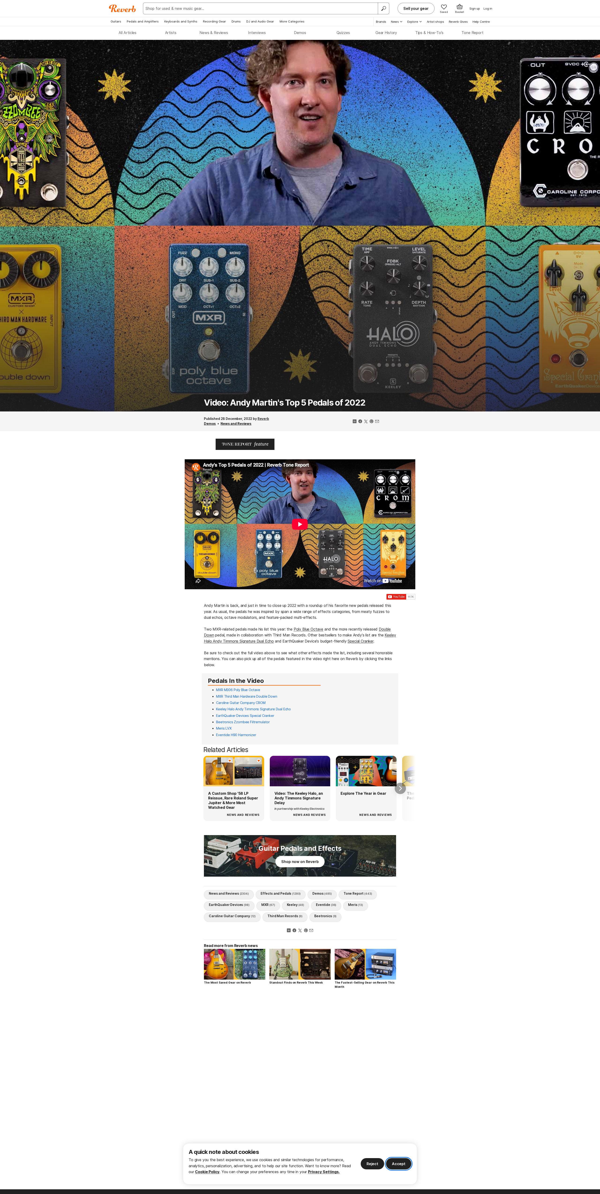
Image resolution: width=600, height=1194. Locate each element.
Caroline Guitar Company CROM (241, 703)
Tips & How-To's (429, 32)
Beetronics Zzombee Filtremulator (243, 722)
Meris (355, 905)
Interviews (257, 32)
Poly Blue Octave (308, 629)
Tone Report (472, 32)
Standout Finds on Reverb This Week (296, 982)
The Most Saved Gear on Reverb (227, 982)
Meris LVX (224, 728)
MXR (268, 905)
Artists (170, 32)
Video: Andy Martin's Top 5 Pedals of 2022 (284, 402)
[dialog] (300, 1164)
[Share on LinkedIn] (354, 421)
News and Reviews (236, 424)
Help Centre (481, 21)
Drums (236, 21)
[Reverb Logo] (122, 8)
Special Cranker (360, 641)
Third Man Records (285, 916)
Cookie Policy (207, 1171)
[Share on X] (366, 421)
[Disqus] (300, 1059)
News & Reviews (213, 32)
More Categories (292, 21)
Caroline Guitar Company (232, 916)
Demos (300, 32)
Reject (372, 1163)
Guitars (116, 21)
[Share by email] (377, 421)
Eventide (326, 905)
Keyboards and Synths (180, 21)
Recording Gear (214, 21)
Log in (488, 8)
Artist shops (435, 21)
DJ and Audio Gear (260, 21)
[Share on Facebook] (360, 421)
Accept (398, 1163)
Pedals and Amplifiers (143, 21)
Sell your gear (416, 8)
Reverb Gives (458, 21)
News (395, 21)
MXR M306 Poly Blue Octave (238, 690)
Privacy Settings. (324, 1171)
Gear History (386, 32)
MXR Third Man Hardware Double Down (246, 696)
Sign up (474, 8)
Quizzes (343, 32)
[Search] (383, 8)
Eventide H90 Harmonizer (236, 735)
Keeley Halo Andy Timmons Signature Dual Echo (253, 709)
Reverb (263, 419)
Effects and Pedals (281, 893)
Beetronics (325, 916)
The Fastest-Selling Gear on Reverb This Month (364, 985)
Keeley (295, 905)
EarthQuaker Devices (229, 905)
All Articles (127, 32)
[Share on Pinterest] (371, 421)
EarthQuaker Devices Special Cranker (245, 716)
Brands (381, 21)
